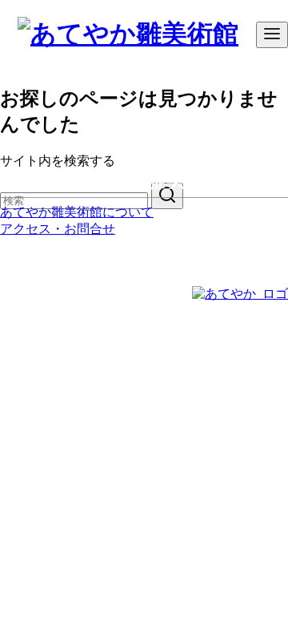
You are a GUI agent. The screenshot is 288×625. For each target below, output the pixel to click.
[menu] (272, 35)
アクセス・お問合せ (57, 229)
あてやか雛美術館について (77, 212)
